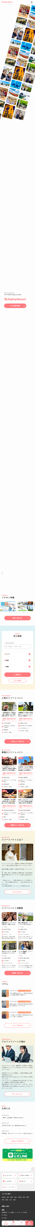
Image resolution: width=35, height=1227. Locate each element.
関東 (11, 1197)
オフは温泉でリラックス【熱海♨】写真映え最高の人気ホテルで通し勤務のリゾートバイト (9, 768)
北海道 (3, 1197)
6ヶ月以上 (4, 1215)
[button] (9, 612)
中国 (3, 1199)
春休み (26, 1220)
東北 (8, 1197)
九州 (10, 1199)
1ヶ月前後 (11, 1212)
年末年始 (21, 1220)
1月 (31, 1220)
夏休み (15, 1220)
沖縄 (14, 1199)
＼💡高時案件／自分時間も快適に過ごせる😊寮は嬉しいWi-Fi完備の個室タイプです (9, 801)
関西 (28, 1197)
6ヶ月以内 (24, 1212)
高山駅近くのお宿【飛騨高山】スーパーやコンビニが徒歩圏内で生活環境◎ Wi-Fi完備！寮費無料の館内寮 (25, 768)
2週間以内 (4, 1212)
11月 (3, 1225)
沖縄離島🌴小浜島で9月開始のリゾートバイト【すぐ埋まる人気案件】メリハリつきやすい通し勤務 (25, 714)
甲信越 (19, 1197)
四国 (7, 1199)
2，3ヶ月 (17, 1212)
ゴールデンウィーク (7, 1220)
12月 (7, 1225)
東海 (24, 1197)
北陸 (15, 1197)
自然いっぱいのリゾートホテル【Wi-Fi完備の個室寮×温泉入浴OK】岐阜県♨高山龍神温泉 (25, 801)
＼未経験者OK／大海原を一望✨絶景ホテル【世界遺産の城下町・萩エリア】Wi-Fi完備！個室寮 (9, 714)
